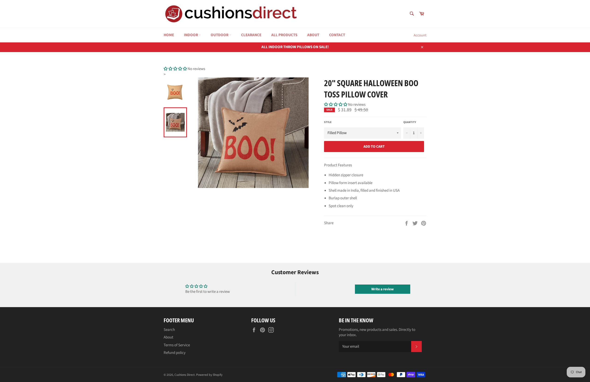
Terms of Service (177, 345)
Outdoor (220, 35)
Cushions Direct (184, 375)
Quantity (409, 122)
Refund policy (175, 353)
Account (420, 35)
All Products (284, 35)
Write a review (382, 289)
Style (328, 122)
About (313, 35)
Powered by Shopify (209, 375)
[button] (175, 69)
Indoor (191, 35)
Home (169, 35)
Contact (337, 35)
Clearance (251, 35)
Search (169, 329)
